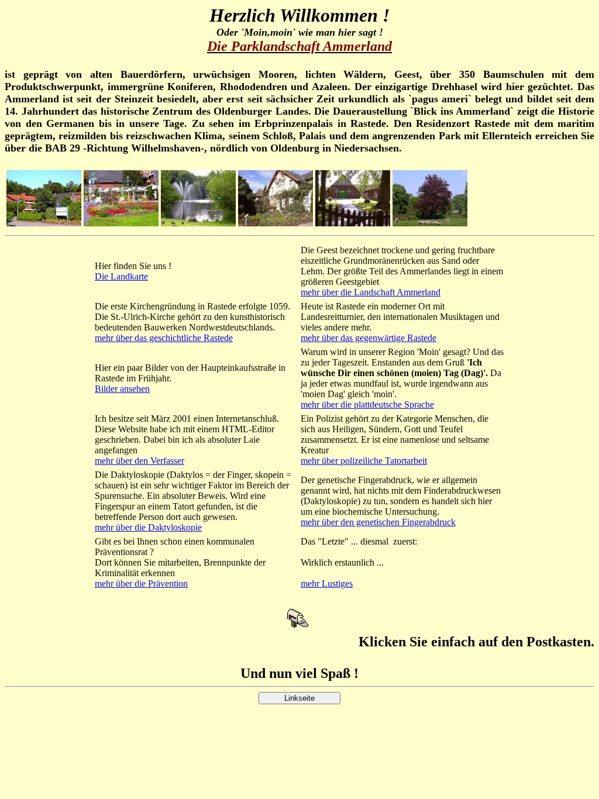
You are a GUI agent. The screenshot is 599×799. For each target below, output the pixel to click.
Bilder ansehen (122, 389)
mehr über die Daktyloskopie (148, 527)
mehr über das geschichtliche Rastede (164, 338)
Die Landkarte (121, 276)
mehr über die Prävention (141, 583)
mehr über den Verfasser (139, 461)
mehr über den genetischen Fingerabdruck (378, 522)
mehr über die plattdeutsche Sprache (367, 404)
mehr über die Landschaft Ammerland (370, 292)
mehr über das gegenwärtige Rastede (368, 338)
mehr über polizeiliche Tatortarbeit (364, 461)
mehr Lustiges (327, 583)
